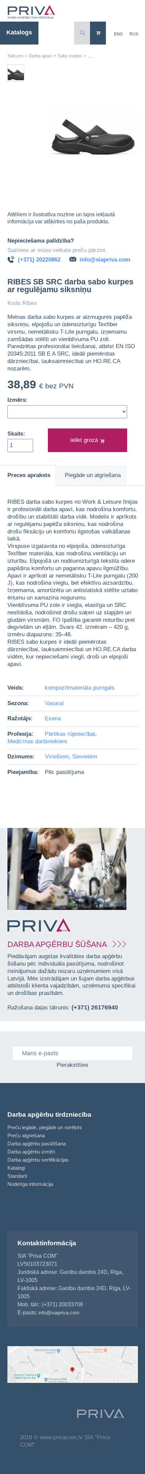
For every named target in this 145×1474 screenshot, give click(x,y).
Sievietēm (84, 756)
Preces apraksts (28, 475)
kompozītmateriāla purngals (80, 688)
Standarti (17, 1176)
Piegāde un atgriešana (93, 475)
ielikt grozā (84, 440)
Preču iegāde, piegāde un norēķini (44, 1127)
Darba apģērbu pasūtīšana (36, 1143)
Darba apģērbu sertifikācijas (38, 1160)
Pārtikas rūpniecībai (70, 734)
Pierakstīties (72, 1065)
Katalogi (16, 1168)
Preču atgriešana (26, 1135)
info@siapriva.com (105, 259)
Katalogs (19, 32)
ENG (118, 34)
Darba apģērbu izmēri (31, 1152)
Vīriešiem (57, 756)
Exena (53, 718)
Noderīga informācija (30, 1184)
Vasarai (54, 703)
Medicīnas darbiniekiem (37, 741)
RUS (133, 34)
